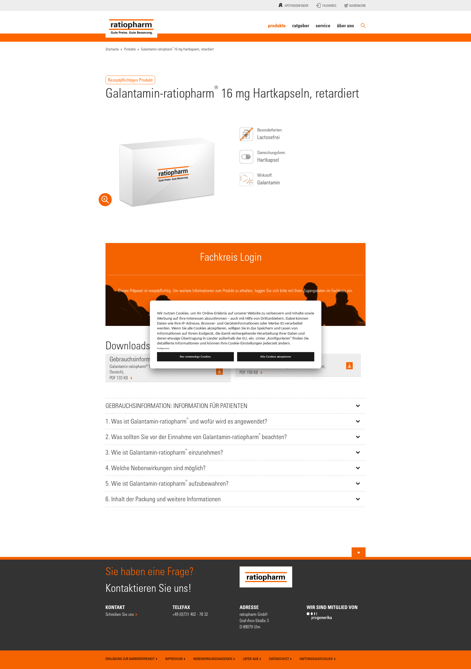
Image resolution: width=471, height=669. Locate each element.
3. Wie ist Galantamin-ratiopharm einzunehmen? (164, 452)
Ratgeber (300, 25)
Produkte (277, 25)
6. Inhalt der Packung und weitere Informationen (163, 499)
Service (323, 25)
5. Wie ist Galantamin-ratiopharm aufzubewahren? (166, 483)
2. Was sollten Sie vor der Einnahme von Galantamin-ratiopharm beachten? (196, 436)
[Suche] (363, 25)
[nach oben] (358, 552)
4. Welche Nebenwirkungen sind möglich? (155, 468)
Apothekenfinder (296, 5)
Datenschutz (279, 658)
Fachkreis (329, 5)
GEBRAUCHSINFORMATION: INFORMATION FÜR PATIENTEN (176, 405)
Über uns (345, 25)
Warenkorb (357, 5)
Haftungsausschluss (317, 658)
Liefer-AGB (251, 658)
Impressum (174, 658)
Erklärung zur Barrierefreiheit (130, 658)
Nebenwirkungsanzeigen (213, 658)
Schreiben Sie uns (119, 614)
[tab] (235, 405)
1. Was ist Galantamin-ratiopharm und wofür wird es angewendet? (186, 420)
